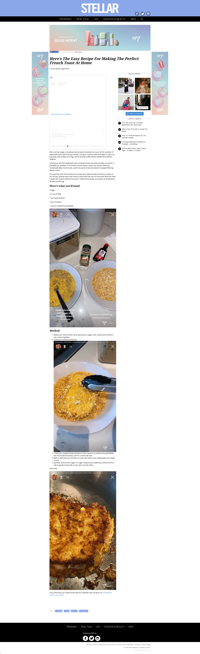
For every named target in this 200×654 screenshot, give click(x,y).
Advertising (102, 644)
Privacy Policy (110, 644)
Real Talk (82, 19)
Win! (133, 19)
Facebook (137, 14)
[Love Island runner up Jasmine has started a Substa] (126, 102)
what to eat (84, 611)
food (67, 611)
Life (96, 19)
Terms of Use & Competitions (125, 644)
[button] (140, 19)
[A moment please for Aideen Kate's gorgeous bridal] (143, 85)
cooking (59, 611)
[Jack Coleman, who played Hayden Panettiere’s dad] (143, 102)
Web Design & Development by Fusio (141, 650)
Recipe (75, 611)
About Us (89, 644)
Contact (95, 644)
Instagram (148, 14)
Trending (65, 19)
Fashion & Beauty (114, 19)
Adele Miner (78, 52)
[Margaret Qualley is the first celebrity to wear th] (126, 85)
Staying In (54, 52)
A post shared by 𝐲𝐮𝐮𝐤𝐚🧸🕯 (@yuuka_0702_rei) (67, 146)
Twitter (143, 14)
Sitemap (137, 644)
